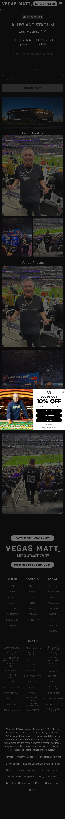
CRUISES (49, 420)
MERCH (48, 410)
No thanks (49, 424)
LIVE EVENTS (49, 415)
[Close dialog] (63, 391)
